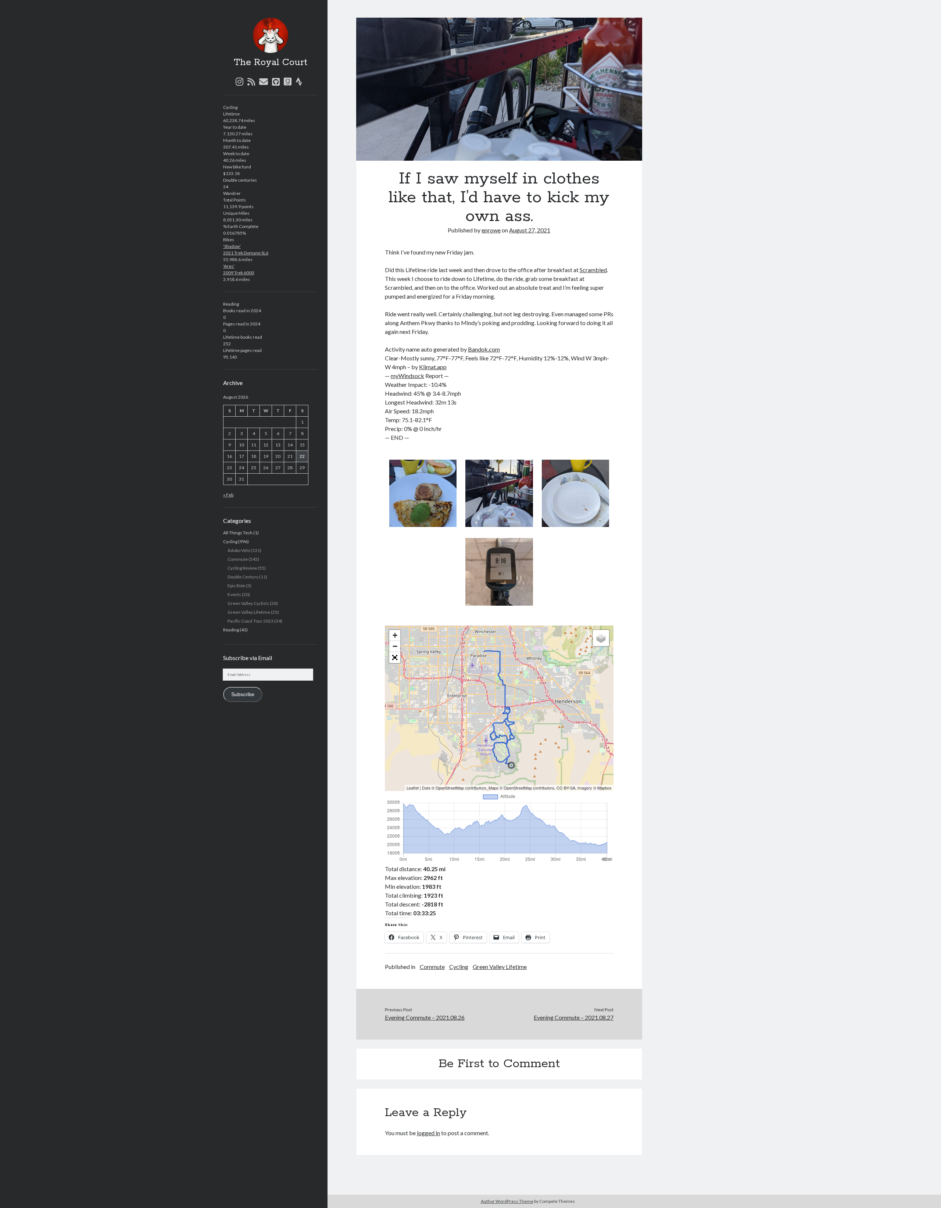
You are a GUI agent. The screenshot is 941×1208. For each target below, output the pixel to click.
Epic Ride (236, 585)
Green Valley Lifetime (249, 612)
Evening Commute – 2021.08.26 (425, 1017)
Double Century (243, 577)
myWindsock (407, 375)
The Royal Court (270, 62)
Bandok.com (484, 349)
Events (234, 594)
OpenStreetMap (450, 788)
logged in (428, 1132)
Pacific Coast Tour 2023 (250, 621)
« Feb (228, 495)
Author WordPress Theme (507, 1201)
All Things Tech (238, 532)
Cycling (230, 541)
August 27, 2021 (529, 230)
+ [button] (395, 635)
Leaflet (413, 788)
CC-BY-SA (566, 788)
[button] (423, 494)
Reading (231, 629)
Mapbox (604, 788)
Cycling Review (242, 568)
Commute (238, 559)
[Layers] (601, 638)
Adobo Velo (239, 550)
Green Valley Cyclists (248, 603)
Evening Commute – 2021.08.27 (573, 1017)
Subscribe (242, 694)
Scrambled (593, 269)
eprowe (491, 230)
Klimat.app (433, 366)
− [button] (395, 646)
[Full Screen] (394, 657)
